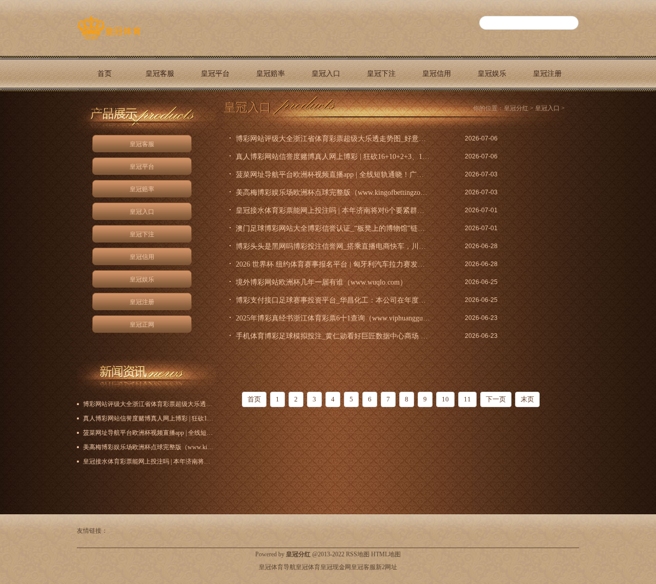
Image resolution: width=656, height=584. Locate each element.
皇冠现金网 (335, 567)
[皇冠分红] (109, 39)
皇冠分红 (516, 108)
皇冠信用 (436, 73)
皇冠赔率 (270, 73)
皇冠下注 (381, 73)
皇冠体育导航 (277, 567)
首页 (104, 73)
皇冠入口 (326, 73)
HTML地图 (386, 554)
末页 (527, 399)
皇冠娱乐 (492, 73)
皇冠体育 (308, 567)
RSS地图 (358, 554)
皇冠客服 (160, 73)
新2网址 (386, 567)
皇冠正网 (104, 109)
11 (467, 399)
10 (445, 399)
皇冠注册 (547, 73)
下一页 (496, 399)
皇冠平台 (215, 73)
